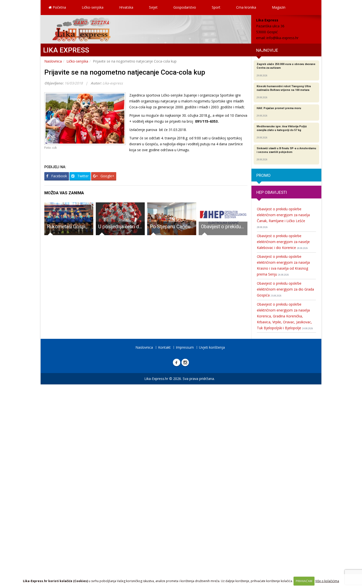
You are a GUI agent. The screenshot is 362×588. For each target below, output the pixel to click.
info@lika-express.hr (282, 37)
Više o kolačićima (327, 581)
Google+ (106, 176)
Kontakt (164, 347)
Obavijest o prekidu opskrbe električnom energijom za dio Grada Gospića (285, 289)
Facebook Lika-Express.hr (176, 362)
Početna (59, 7)
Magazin (278, 7)
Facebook (58, 176)
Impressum (185, 347)
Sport (216, 7)
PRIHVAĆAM (304, 581)
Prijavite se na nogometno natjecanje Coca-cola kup (124, 72)
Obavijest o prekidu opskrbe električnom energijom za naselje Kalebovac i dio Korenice (283, 241)
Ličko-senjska (92, 7)
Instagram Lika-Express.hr (185, 362)
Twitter (82, 176)
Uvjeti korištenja (212, 347)
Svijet (153, 7)
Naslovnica (53, 61)
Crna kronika (246, 7)
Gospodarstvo (184, 7)
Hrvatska (126, 7)
